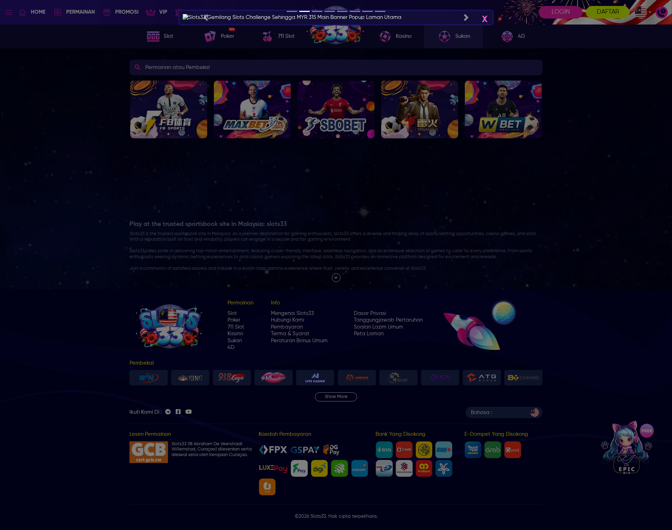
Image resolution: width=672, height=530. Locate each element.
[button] (206, 17)
